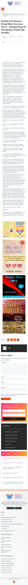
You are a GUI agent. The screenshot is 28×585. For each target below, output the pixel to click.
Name (3, 377)
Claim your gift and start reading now (15, 204)
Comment (4, 362)
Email (3, 382)
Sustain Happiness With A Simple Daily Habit (12, 477)
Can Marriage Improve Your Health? (10, 473)
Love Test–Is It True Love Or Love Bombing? (12, 462)
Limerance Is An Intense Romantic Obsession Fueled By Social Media (12, 468)
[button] (2, 9)
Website (3, 387)
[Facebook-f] (14, 582)
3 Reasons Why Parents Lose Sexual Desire (12, 458)
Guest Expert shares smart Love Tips (14, 14)
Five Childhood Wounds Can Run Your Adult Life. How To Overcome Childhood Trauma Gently (13, 483)
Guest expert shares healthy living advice (12, 13)
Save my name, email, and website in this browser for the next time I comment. (13, 395)
